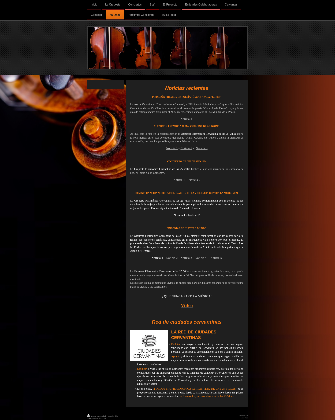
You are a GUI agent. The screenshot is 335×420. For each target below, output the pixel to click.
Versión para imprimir (98, 416)
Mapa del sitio (113, 416)
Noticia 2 (186, 148)
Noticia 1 (172, 148)
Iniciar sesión (243, 415)
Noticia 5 (216, 257)
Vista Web (244, 418)
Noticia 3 (201, 148)
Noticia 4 (201, 257)
